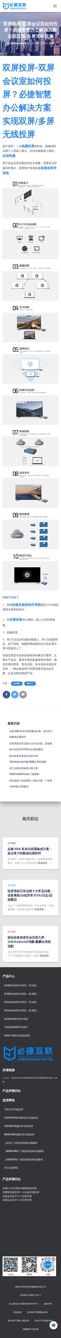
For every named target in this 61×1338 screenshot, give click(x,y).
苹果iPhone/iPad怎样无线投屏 (21, 1117)
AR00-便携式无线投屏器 (17, 1035)
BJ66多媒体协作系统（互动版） (21, 1002)
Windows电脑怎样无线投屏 (19, 1134)
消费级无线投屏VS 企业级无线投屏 (21, 1192)
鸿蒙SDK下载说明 (31, 1329)
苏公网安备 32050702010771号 (23, 1304)
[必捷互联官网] (16, 6)
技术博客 (16, 683)
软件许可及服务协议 (44, 1320)
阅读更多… (43, 863)
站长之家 (21, 1078)
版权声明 (48, 1304)
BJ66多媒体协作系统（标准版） (21, 1010)
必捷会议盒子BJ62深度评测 (17, 1196)
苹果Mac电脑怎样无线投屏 (18, 1126)
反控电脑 (9, 156)
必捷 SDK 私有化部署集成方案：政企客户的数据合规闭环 (30, 851)
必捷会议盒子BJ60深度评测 (17, 1200)
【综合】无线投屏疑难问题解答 (20, 1143)
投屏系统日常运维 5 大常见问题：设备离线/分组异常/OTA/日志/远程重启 (30, 895)
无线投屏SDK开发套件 (16, 1027)
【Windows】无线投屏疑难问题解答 (24, 1151)
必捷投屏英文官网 (45, 1078)
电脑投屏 (28, 146)
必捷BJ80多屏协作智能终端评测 (19, 1188)
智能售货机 (30, 1078)
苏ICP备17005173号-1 (30, 1295)
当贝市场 (14, 1078)
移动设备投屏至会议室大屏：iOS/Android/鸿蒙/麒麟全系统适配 (29, 941)
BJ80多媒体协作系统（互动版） (21, 985)
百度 (36, 1078)
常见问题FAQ (11, 1167)
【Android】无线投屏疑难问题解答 (23, 1159)
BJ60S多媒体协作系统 (16, 1018)
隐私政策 (18, 1312)
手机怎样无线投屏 (13, 1109)
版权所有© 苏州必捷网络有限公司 (30, 1287)
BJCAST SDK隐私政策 (37, 1312)
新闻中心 (30, 683)
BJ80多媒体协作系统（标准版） (21, 993)
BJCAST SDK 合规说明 (18, 1320)
